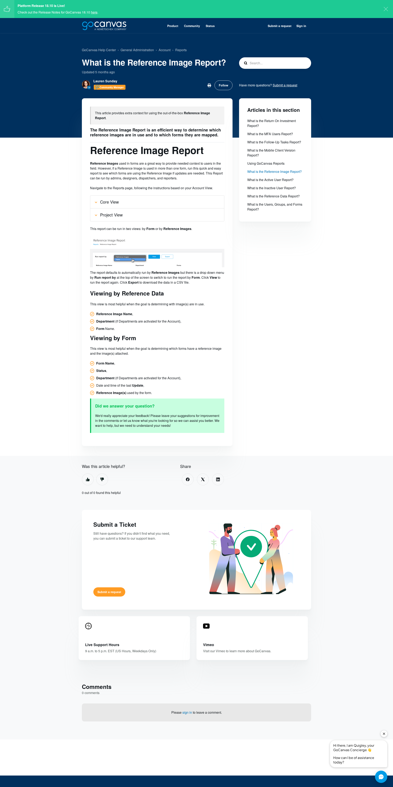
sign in (187, 712)
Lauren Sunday (105, 81)
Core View (109, 202)
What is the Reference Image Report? (274, 171)
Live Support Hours (102, 644)
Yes (88, 479)
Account (165, 50)
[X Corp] (203, 479)
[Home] (104, 26)
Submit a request (279, 26)
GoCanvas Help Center (99, 50)
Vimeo (208, 644)
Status (210, 26)
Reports (181, 50)
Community (192, 26)
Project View (111, 215)
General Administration (137, 50)
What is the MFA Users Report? (270, 133)
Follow (223, 85)
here (94, 12)
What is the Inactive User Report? (271, 188)
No (102, 479)
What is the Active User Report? (270, 179)
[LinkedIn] (218, 479)
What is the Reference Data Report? (273, 196)
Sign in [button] (301, 26)
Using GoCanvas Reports (266, 163)
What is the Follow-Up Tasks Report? (274, 142)
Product (172, 26)
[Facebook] (187, 479)
